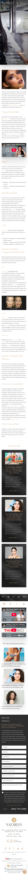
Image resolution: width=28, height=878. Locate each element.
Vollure (8, 345)
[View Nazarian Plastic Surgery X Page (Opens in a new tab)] (17, 604)
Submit (5, 809)
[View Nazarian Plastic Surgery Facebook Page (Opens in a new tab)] (10, 604)
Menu (24, 3)
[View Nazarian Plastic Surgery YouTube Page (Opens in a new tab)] (23, 604)
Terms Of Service (18, 805)
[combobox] (14, 766)
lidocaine (13, 209)
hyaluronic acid (6, 118)
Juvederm (17, 105)
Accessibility (18, 860)
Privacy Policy (10, 805)
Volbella (15, 284)
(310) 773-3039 (18, 809)
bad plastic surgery (14, 419)
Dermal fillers (5, 230)
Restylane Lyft (5, 317)
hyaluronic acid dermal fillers (12, 134)
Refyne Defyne (15, 339)
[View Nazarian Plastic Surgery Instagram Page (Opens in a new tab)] (4, 604)
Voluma (6, 325)
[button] (21, 3)
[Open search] (17, 3)
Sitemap (4, 860)
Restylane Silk (5, 271)
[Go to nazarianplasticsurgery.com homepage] (8, 3)
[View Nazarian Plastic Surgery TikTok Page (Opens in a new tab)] (22, 849)
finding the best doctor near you (14, 406)
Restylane (11, 105)
